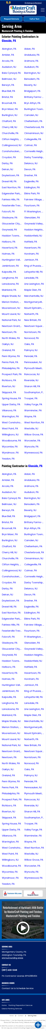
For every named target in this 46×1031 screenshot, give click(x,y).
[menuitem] (5, 1005)
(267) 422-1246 (9, 970)
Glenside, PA (9, 40)
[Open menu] (43, 10)
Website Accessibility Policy (33, 1022)
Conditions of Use (39, 1020)
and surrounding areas (12, 957)
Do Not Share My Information (22, 1020)
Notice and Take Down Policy (13, 1022)
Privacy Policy (5, 1020)
